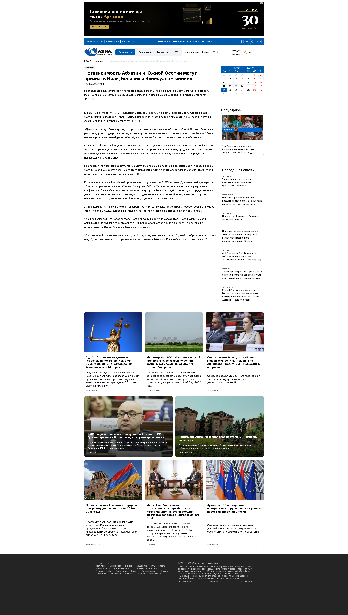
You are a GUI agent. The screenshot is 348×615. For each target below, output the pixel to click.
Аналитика (101, 573)
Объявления (155, 573)
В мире (164, 571)
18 (230, 86)
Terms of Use (216, 581)
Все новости (125, 52)
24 (224, 90)
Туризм (99, 571)
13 (242, 82)
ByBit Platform (158, 566)
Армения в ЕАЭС (122, 568)
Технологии (121, 571)
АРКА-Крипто (103, 568)
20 (242, 86)
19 (236, 86)
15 (255, 82)
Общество (141, 566)
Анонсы (129, 573)
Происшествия (149, 571)
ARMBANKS (112, 41)
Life (109, 571)
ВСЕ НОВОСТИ (101, 563)
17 (224, 86)
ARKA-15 (141, 573)
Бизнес (128, 566)
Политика (89, 68)
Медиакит (162, 52)
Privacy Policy (184, 581)
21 (248, 86)
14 (248, 82)
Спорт (134, 571)
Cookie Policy (247, 581)
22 (254, 86)
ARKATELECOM (94, 41)
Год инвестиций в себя (146, 568)
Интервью (116, 573)
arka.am (246, 571)
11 (230, 82)
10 (224, 82)
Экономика (145, 52)
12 (236, 82)
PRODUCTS (128, 41)
